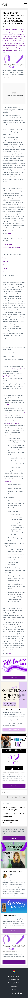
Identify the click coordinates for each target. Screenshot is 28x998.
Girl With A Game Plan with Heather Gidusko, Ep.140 (14, 815)
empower (10, 32)
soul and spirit (7, 46)
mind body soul (15, 36)
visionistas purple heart (10, 50)
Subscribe (14, 838)
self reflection (20, 43)
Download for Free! (14, 962)
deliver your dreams (9, 29)
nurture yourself (13, 39)
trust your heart (17, 46)
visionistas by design (14, 48)
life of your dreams (14, 34)
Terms (14, 990)
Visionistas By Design (14, 983)
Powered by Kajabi (14, 980)
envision (16, 32)
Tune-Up (14, 786)
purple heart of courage (18, 41)
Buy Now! (14, 677)
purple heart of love (9, 43)
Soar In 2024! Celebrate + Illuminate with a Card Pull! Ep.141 (14, 809)
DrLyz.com (14, 986)
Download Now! (14, 729)
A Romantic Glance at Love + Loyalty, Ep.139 (11, 821)
